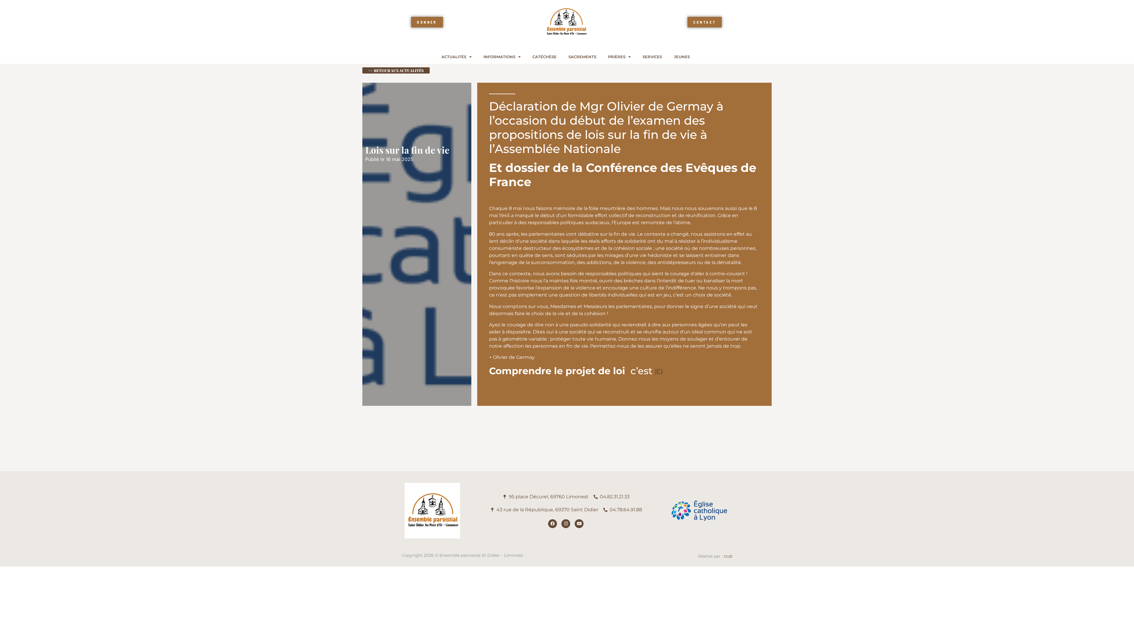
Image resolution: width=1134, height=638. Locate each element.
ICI (659, 371)
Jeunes (682, 57)
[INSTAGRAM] (565, 523)
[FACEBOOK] (552, 523)
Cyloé (728, 556)
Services (652, 57)
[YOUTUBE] (579, 523)
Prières (616, 57)
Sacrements (582, 57)
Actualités (453, 57)
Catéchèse (544, 57)
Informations (499, 57)
